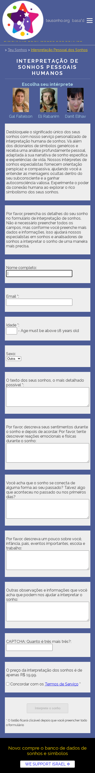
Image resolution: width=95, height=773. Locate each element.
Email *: (12, 296)
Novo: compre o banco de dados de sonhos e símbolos (47, 750)
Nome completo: (21, 267)
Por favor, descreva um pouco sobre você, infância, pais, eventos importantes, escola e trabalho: (45, 543)
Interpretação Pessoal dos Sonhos (59, 50)
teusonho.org (58, 20)
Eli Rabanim (48, 116)
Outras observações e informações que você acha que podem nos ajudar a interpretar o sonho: (46, 595)
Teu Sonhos (17, 50)
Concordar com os (43, 684)
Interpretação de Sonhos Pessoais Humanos (47, 67)
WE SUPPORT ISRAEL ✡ (47, 764)
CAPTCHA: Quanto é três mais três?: (38, 641)
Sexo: (11, 353)
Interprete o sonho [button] (47, 708)
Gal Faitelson (20, 116)
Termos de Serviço (61, 684)
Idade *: (12, 325)
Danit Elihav (75, 116)
